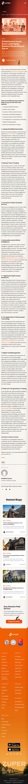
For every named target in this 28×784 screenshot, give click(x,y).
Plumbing (4, 702)
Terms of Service (13, 780)
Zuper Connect (19, 665)
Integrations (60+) (19, 659)
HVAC (3, 693)
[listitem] (2, 489)
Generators (4, 690)
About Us (4, 656)
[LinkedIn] (17, 754)
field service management (18, 71)
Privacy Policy (21, 780)
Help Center (18, 690)
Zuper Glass (18, 671)
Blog (7, 14)
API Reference (18, 701)
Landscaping (5, 696)
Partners (4, 668)
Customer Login (19, 687)
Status (16, 710)
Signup (3, 457)
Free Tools (4, 730)
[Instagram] (11, 754)
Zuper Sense (18, 677)
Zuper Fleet (18, 668)
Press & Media (5, 674)
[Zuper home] (6, 3)
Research (4, 733)
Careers (4, 659)
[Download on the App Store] (14, 749)
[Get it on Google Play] (14, 745)
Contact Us (4, 662)
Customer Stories (6, 724)
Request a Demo (14, 621)
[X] (21, 754)
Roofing (4, 705)
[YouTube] (14, 754)
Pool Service (5, 699)
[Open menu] (25, 3)
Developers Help (19, 704)
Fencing (4, 687)
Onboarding (18, 693)
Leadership (4, 665)
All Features (18, 656)
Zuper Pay (17, 674)
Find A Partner (5, 671)
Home (3, 14)
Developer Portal (19, 707)
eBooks (4, 727)
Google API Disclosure (17, 782)
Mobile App (18, 662)
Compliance (8, 782)
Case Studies (5, 721)
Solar (3, 708)
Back (5, 11)
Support (5, 780)
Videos (3, 736)
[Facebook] (7, 754)
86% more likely (11, 133)
